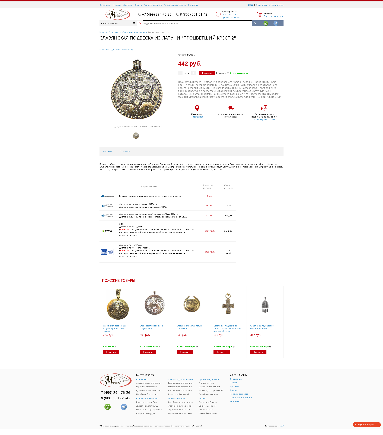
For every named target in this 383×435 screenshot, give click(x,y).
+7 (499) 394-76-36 (156, 14)
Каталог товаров (109, 23)
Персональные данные (175, 5)
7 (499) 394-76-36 (115, 392)
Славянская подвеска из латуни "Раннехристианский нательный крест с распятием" (227, 329)
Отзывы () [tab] (125, 151)
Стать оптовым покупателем (270, 5)
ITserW (281, 426)
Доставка (127, 5)
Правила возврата (153, 5)
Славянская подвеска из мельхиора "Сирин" (262, 327)
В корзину (207, 73)
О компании (105, 5)
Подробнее (197, 116)
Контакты (193, 5)
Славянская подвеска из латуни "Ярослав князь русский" (114, 328)
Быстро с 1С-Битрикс (364, 424)
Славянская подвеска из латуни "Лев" (151, 327)
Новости (117, 5)
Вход (251, 4)
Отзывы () (127, 49)
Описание (104, 49)
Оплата (138, 5)
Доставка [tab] (107, 151)
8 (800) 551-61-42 (193, 14)
